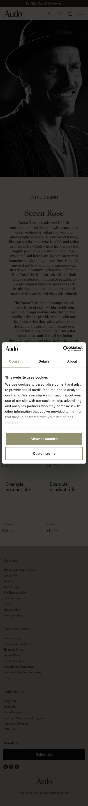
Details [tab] (44, 361)
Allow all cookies (44, 438)
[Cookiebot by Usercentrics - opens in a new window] (63, 349)
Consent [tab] (16, 361)
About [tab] (72, 361)
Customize (41, 453)
